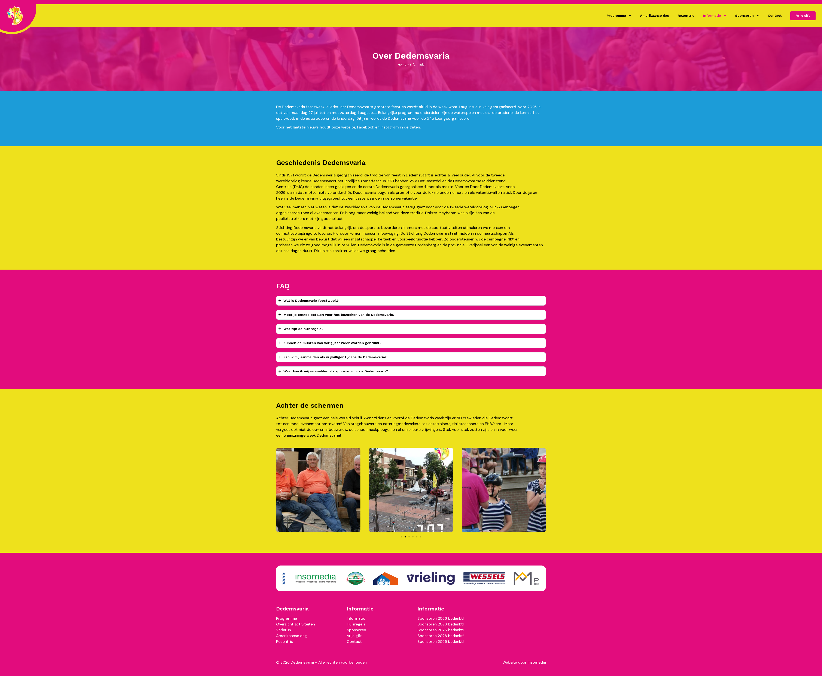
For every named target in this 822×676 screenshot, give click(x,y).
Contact (775, 15)
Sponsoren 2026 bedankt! (440, 618)
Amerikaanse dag (654, 15)
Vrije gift (354, 635)
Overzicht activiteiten (295, 624)
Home (402, 64)
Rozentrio (686, 15)
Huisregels (356, 624)
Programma (616, 15)
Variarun (283, 630)
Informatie (712, 15)
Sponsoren (744, 15)
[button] (281, 490)
